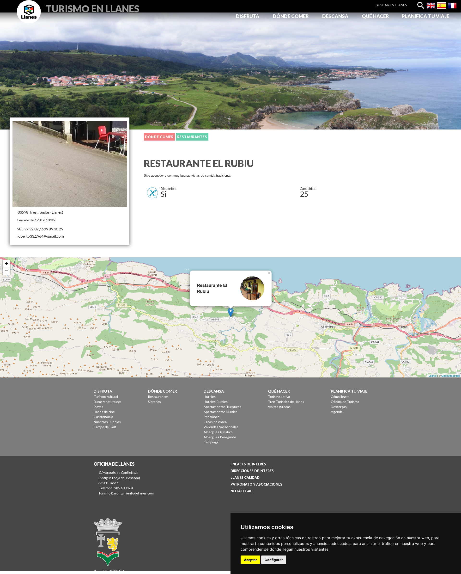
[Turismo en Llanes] (28, 17)
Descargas (339, 407)
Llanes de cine (104, 412)
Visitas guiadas (279, 407)
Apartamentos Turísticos (222, 407)
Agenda (337, 412)
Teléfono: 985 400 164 (116, 488)
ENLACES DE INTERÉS (248, 464)
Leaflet (433, 375)
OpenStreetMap (450, 375)
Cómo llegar (340, 397)
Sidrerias (154, 402)
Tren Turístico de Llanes (286, 402)
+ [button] (6, 264)
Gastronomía (103, 417)
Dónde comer (159, 137)
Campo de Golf (105, 427)
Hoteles (210, 397)
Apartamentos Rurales (220, 412)
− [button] (6, 271)
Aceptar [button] (250, 560)
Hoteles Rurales (216, 402)
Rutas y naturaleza (107, 402)
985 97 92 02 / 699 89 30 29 (40, 229)
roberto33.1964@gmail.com (40, 236)
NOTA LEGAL (241, 491)
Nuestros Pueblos (107, 422)
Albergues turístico (218, 432)
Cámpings (211, 442)
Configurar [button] (274, 560)
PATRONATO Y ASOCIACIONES (256, 484)
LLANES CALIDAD (245, 477)
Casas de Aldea (215, 422)
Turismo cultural (106, 397)
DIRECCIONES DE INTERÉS (252, 471)
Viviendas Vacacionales (221, 427)
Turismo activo (279, 397)
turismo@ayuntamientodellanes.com (126, 493)
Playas (98, 407)
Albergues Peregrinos (220, 437)
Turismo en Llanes (92, 8)
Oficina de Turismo (345, 402)
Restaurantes (192, 137)
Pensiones (211, 417)
